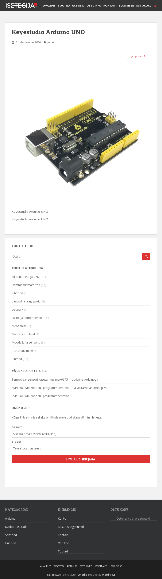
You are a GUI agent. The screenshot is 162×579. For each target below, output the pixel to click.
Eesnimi (17, 427)
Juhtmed (17, 293)
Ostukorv (146, 5)
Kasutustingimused (71, 527)
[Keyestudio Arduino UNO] (81, 139)
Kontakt (110, 5)
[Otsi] (146, 256)
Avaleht (49, 5)
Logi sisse (126, 5)
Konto (62, 518)
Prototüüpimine (22, 351)
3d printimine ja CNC (26, 277)
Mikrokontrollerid (23, 334)
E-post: (17, 442)
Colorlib (82, 574)
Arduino (10, 518)
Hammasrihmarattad (26, 285)
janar (50, 42)
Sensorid (11, 535)
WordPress (108, 574)
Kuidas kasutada (16, 527)
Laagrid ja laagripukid (26, 301)
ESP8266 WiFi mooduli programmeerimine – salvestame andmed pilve (59, 388)
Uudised (10, 543)
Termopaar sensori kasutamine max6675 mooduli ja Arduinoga (55, 379)
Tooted (64, 5)
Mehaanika (19, 326)
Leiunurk (17, 310)
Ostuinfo (93, 5)
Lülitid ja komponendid (27, 318)
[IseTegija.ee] (23, 5)
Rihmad (17, 359)
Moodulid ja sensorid (26, 342)
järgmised (137, 56)
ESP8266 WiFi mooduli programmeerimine (40, 396)
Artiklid (78, 5)
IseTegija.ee (54, 574)
